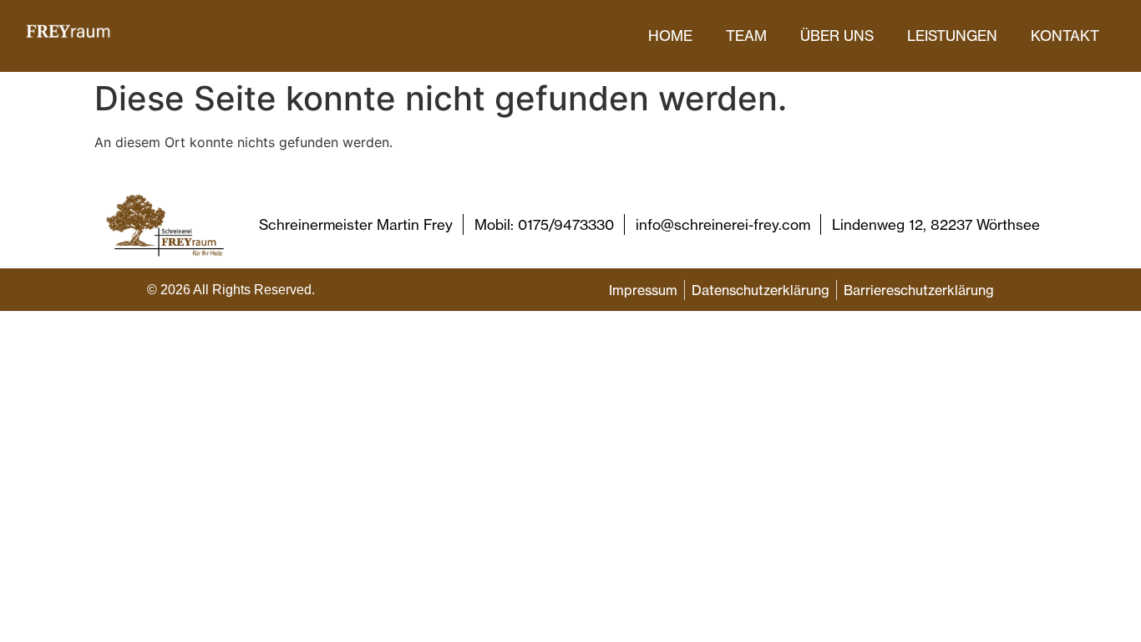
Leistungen (952, 35)
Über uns (837, 35)
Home (670, 35)
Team (746, 35)
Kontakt (1065, 35)
